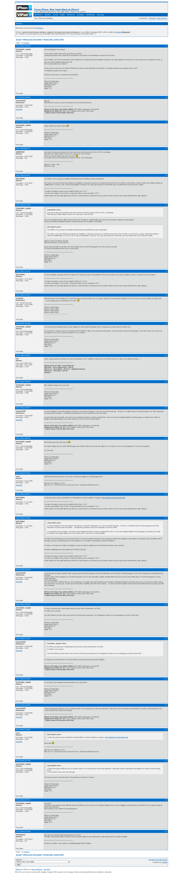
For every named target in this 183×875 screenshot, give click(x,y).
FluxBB (164, 862)
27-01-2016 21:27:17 (23, 800)
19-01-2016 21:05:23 (23, 518)
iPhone (18, 869)
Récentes (152, 18)
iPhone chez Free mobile (32, 39)
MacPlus (48, 15)
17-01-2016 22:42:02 (23, 46)
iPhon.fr (40, 28)
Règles (62, 15)
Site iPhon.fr (38, 15)
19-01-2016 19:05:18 (23, 381)
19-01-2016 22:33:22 (23, 679)
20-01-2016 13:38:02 (23, 729)
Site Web (19, 109)
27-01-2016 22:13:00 (23, 831)
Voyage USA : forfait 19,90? (53, 39)
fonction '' (123, 32)
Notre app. (100, 15)
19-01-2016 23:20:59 (23, 705)
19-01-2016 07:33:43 (23, 205)
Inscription (80, 15)
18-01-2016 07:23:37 (23, 122)
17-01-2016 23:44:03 (23, 97)
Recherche (71, 15)
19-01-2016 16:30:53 (23, 355)
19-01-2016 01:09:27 (23, 175)
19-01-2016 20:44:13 (23, 473)
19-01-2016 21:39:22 (23, 604)
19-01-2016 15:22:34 (23, 323)
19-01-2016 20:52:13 (23, 494)
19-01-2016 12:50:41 (23, 295)
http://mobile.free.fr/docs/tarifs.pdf (113, 498)
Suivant (26, 43)
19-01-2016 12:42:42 (23, 271)
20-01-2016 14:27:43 (23, 761)
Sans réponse (162, 18)
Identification (90, 15)
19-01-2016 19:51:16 (23, 438)
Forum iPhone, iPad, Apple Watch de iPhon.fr (56, 9)
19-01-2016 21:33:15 (23, 569)
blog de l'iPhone (37, 869)
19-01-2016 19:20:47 (23, 408)
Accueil (55, 15)
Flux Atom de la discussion (158, 860)
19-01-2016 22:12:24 (23, 638)
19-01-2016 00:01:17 (23, 148)
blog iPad (47, 869)
